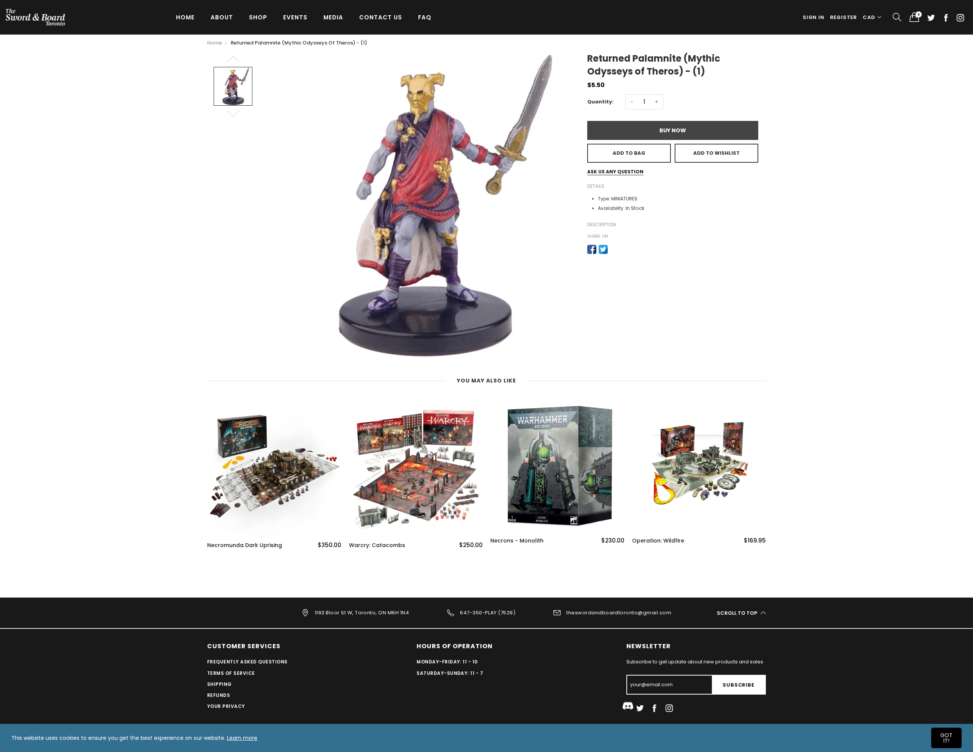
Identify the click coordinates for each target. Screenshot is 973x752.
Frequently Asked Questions (247, 661)
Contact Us (380, 17)
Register (843, 17)
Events (295, 17)
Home (185, 17)
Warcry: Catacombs (377, 545)
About (222, 17)
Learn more (242, 738)
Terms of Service (231, 673)
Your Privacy (226, 706)
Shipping (219, 684)
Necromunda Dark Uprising (244, 545)
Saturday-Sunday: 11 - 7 (450, 673)
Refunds (218, 695)
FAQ (424, 17)
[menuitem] (185, 17)
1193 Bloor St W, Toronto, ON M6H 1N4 (362, 612)
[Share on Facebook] (591, 249)
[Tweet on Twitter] (603, 249)
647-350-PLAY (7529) (487, 612)
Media (333, 17)
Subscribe (738, 685)
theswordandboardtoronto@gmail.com (618, 612)
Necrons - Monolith (517, 540)
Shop (258, 17)
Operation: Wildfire (658, 540)
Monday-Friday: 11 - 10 (447, 661)
